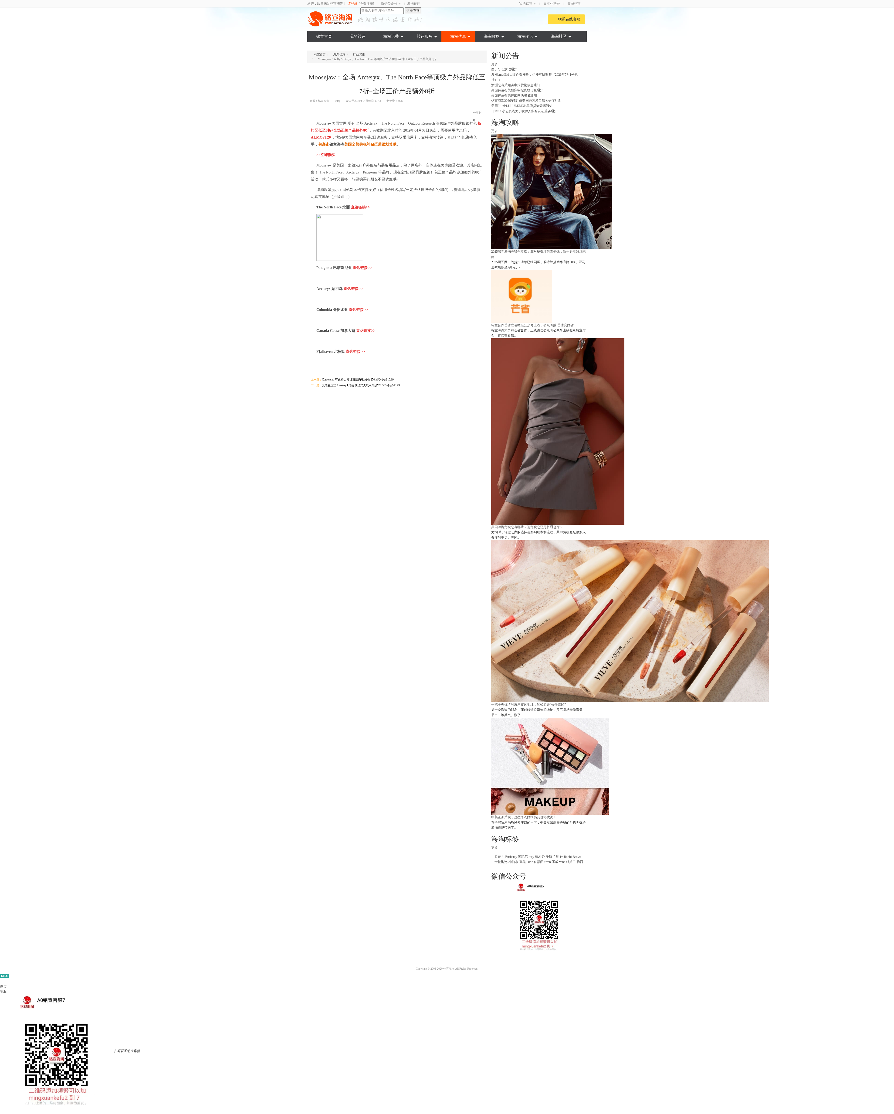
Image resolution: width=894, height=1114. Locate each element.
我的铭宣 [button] (526, 3)
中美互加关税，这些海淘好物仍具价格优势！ (523, 817)
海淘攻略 (492, 36)
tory (531, 857)
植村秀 (540, 857)
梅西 (580, 862)
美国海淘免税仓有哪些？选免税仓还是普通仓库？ (527, 527)
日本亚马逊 (551, 3)
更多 (495, 64)
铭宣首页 (324, 36)
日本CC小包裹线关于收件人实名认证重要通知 (524, 111)
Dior (530, 862)
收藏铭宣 (575, 3)
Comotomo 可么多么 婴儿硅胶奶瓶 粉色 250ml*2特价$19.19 (358, 379)
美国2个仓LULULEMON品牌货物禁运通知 (521, 106)
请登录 (352, 3)
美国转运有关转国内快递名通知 (514, 95)
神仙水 (513, 862)
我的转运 (358, 36)
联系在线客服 (569, 19)
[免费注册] (366, 3)
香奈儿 (499, 857)
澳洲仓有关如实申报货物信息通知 (515, 85)
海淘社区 (559, 36)
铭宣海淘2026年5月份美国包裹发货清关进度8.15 (526, 100)
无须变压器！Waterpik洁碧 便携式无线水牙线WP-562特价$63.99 (361, 385)
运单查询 (413, 10)
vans (562, 862)
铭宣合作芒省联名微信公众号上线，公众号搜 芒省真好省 (532, 325)
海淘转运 (413, 3)
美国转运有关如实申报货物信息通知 (517, 90)
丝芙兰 (571, 862)
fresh (547, 862)
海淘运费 (391, 36)
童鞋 (522, 862)
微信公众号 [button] (389, 3)
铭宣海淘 (330, 19)
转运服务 (425, 36)
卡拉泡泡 (501, 862)
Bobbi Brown (573, 857)
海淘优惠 (458, 36)
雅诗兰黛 (552, 857)
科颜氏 (538, 862)
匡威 (555, 862)
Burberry (511, 857)
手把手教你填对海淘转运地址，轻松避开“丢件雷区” (528, 704)
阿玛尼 (523, 857)
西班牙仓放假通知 (504, 69)
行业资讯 (359, 54)
